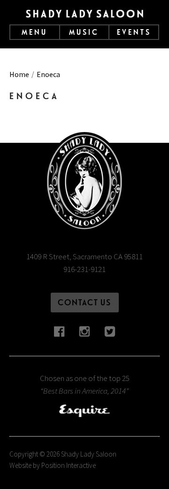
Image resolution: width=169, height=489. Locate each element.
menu (34, 32)
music (84, 32)
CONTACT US (84, 302)
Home (19, 74)
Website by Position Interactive (52, 465)
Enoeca (48, 74)
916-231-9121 (84, 269)
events (134, 32)
